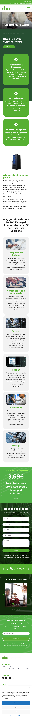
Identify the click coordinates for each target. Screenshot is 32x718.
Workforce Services (13, 33)
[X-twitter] (13, 678)
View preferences (16, 712)
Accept (16, 703)
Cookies (12, 716)
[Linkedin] (3, 678)
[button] (29, 688)
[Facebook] (10, 678)
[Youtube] (6, 678)
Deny (16, 707)
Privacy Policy (18, 716)
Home (5, 33)
